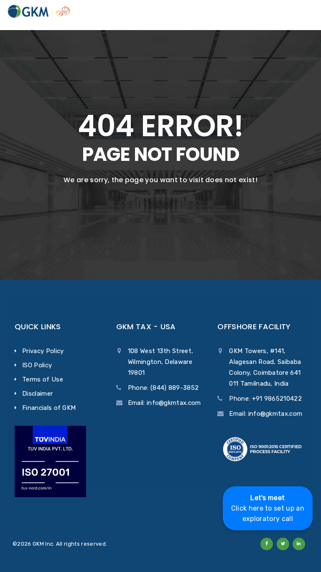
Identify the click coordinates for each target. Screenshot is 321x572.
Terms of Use (42, 379)
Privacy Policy (43, 351)
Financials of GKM (49, 408)
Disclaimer (37, 393)
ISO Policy (37, 365)
